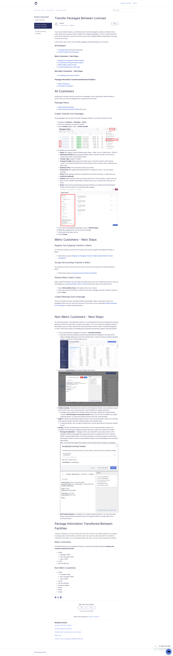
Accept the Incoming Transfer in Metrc (71, 62)
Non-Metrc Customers (65, 86)
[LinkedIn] (61, 597)
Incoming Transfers (61, 10)
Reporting (58, 635)
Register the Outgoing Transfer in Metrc (71, 60)
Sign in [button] (135, 3)
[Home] (36, 3)
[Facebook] (55, 597)
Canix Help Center (39, 10)
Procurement (50, 10)
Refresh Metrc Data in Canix (67, 65)
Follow (114, 23)
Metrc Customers (64, 84)
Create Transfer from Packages (68, 52)
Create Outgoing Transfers (63, 629)
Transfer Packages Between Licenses (41, 26)
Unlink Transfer (40, 20)
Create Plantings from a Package (69, 67)
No (91, 607)
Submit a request (126, 3)
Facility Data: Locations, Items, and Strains (68, 632)
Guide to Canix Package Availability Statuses (69, 639)
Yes (82, 607)
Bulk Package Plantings (66, 107)
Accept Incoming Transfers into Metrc (84, 273)
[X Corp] (58, 597)
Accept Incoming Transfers (40, 32)
